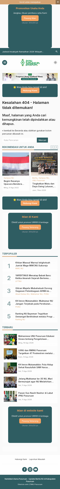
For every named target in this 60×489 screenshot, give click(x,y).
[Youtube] (35, 469)
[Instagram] (30, 469)
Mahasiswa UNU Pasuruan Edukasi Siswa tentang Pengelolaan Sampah (36, 339)
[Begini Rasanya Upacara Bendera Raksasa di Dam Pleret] (15, 164)
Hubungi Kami (30, 90)
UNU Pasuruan (38, 181)
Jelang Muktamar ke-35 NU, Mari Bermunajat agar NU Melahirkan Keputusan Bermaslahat (35, 381)
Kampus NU (9, 178)
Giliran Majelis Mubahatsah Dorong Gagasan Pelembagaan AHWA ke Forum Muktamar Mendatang (33, 291)
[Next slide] (56, 147)
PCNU (46, 294)
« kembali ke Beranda (12, 130)
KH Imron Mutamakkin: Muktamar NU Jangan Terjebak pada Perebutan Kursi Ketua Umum (34, 304)
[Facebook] (24, 469)
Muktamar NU (37, 294)
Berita (34, 178)
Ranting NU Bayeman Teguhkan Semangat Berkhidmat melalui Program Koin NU (35, 316)
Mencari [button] (42, 140)
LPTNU (18, 281)
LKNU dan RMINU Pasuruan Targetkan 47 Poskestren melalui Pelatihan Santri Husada (35, 353)
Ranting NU (20, 320)
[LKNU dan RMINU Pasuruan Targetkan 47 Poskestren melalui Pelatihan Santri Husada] (10, 353)
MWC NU (19, 269)
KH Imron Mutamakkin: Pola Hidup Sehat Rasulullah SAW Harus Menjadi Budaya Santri (35, 367)
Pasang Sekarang (30, 227)
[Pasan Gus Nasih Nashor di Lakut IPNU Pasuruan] (10, 396)
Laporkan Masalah (37, 459)
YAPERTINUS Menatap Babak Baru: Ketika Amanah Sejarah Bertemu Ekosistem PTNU (33, 278)
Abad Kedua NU (22, 294)
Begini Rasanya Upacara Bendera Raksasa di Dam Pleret (15, 184)
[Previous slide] (52, 147)
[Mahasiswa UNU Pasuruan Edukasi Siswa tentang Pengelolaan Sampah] (10, 339)
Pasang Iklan (30, 18)
